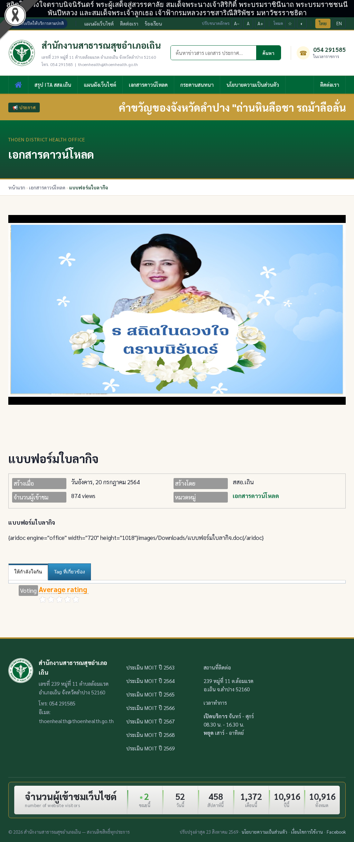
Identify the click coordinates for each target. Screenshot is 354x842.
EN (339, 23)
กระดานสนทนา (197, 84)
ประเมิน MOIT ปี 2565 (150, 694)
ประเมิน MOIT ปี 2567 (150, 721)
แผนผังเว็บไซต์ (99, 23)
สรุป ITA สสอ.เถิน (53, 84)
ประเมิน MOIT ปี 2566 (150, 707)
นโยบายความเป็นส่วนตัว (252, 84)
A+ (260, 23)
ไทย (323, 23)
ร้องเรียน (153, 23)
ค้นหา (268, 53)
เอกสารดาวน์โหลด (148, 84)
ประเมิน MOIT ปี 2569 (150, 748)
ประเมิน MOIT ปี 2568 (150, 734)
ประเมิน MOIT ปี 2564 (150, 680)
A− (237, 23)
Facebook (336, 832)
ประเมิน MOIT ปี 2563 (150, 667)
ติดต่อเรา (129, 23)
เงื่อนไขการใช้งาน (307, 832)
